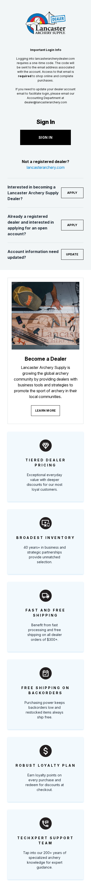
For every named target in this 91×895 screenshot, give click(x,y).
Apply (72, 193)
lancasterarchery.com (46, 167)
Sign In (46, 137)
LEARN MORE (45, 410)
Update (72, 254)
